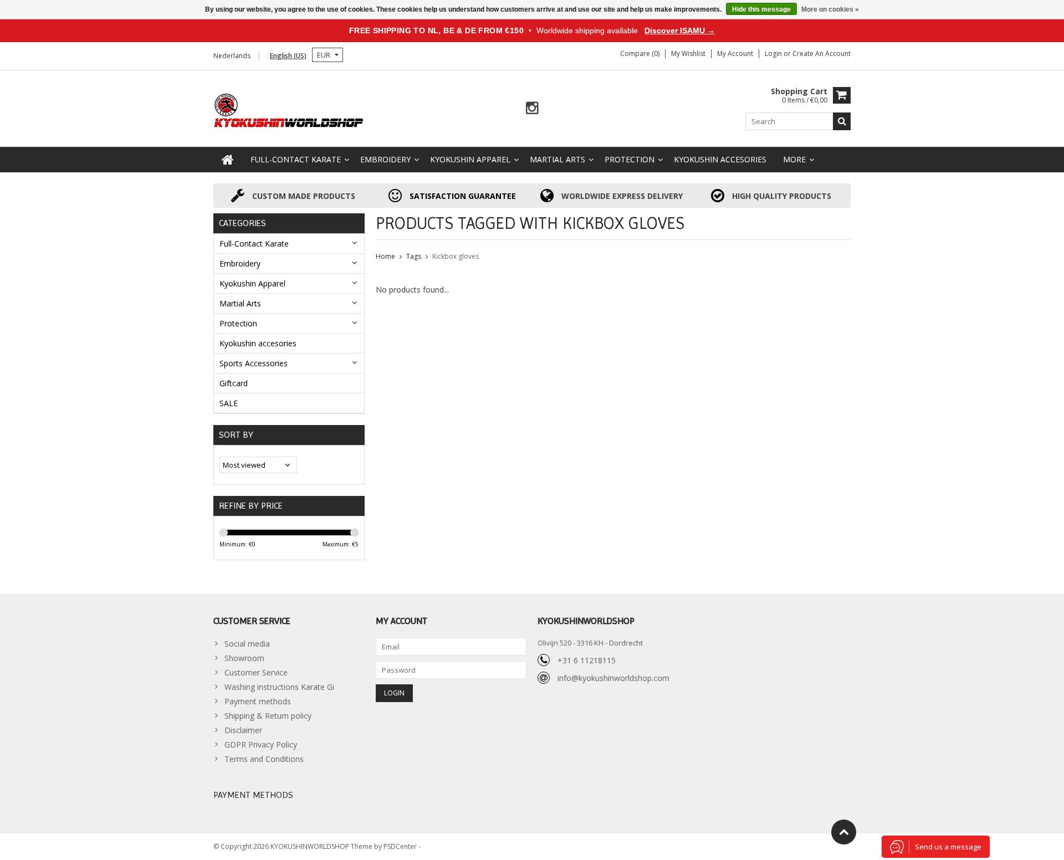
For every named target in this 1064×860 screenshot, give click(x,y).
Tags (413, 256)
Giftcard (233, 383)
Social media (247, 643)
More (794, 159)
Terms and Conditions (264, 759)
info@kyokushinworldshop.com (613, 678)
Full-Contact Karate (295, 159)
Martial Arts (557, 159)
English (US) (288, 55)
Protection (629, 159)
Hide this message (761, 9)
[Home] (227, 159)
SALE (228, 403)
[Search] (842, 121)
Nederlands (231, 55)
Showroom (244, 658)
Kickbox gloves (455, 256)
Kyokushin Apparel (470, 159)
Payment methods (257, 701)
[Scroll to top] (843, 832)
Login (774, 53)
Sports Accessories (253, 363)
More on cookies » (830, 9)
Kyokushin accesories (720, 159)
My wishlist (688, 53)
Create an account (821, 53)
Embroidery (385, 159)
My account (735, 53)
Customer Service (256, 672)
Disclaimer (243, 730)
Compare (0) (639, 53)
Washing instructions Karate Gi (279, 687)
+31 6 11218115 (586, 660)
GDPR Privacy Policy (260, 744)
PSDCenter (400, 846)
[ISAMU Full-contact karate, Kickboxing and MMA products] (289, 109)
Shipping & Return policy (267, 715)
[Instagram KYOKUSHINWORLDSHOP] (532, 108)
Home (385, 256)
